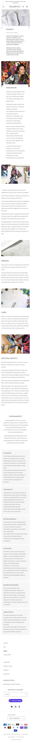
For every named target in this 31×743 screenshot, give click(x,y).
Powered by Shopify (15, 734)
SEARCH (5, 643)
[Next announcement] (28, 2)
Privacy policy (11, 737)
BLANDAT (8, 734)
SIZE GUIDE (6, 662)
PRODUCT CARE (7, 666)
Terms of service (20, 737)
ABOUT (5, 651)
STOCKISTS (6, 674)
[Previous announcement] (3, 2)
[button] (3, 7)
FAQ (4, 647)
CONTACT (6, 670)
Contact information (16, 739)
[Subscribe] (25, 694)
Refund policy (25, 734)
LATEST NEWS (7, 654)
